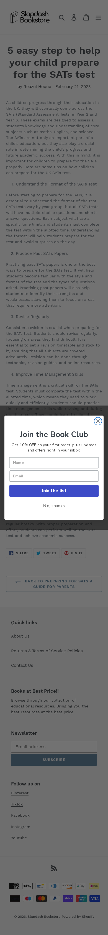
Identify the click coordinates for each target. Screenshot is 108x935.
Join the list (54, 491)
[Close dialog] (98, 421)
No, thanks (54, 506)
